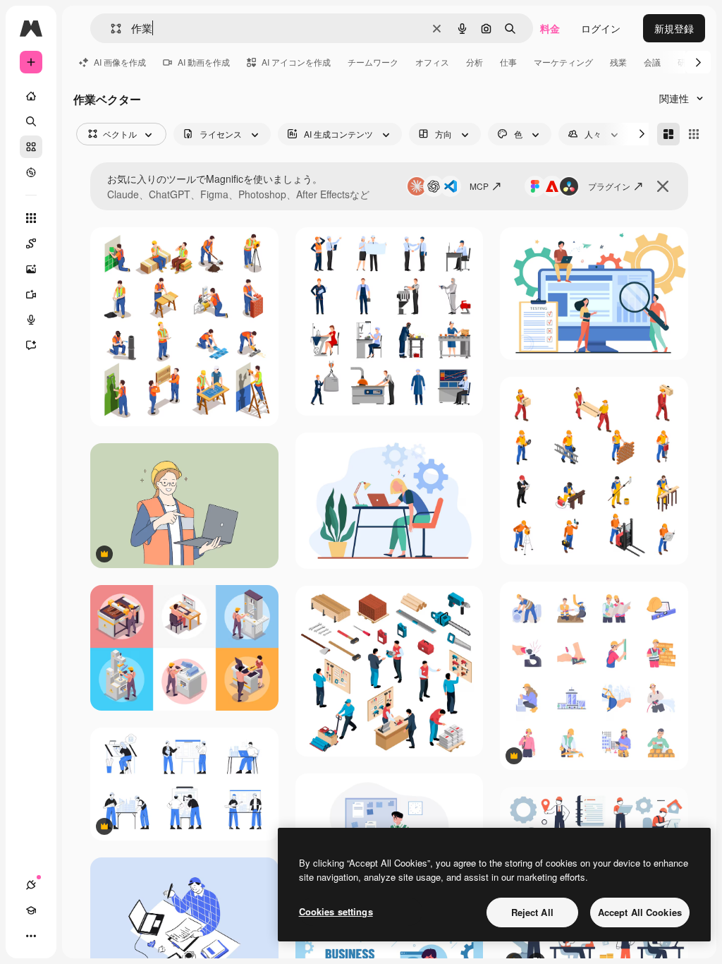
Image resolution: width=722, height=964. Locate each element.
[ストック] (31, 146)
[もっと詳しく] (31, 172)
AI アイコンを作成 (296, 62)
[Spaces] (31, 243)
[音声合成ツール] (31, 319)
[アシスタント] (31, 345)
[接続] (31, 885)
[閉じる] (662, 186)
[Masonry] (668, 134)
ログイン (600, 28)
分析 (474, 62)
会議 (652, 62)
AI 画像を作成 (120, 62)
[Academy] (31, 910)
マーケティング (563, 62)
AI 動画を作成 (204, 62)
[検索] (31, 121)
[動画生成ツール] (31, 294)
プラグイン (609, 186)
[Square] (694, 134)
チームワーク (373, 62)
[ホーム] (31, 96)
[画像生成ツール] (31, 269)
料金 (550, 28)
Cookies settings (336, 911)
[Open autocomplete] (110, 28)
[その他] (31, 935)
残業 (618, 62)
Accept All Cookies (640, 912)
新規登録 (674, 28)
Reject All (532, 912)
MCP (479, 186)
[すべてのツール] (31, 218)
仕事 (508, 62)
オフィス (432, 62)
